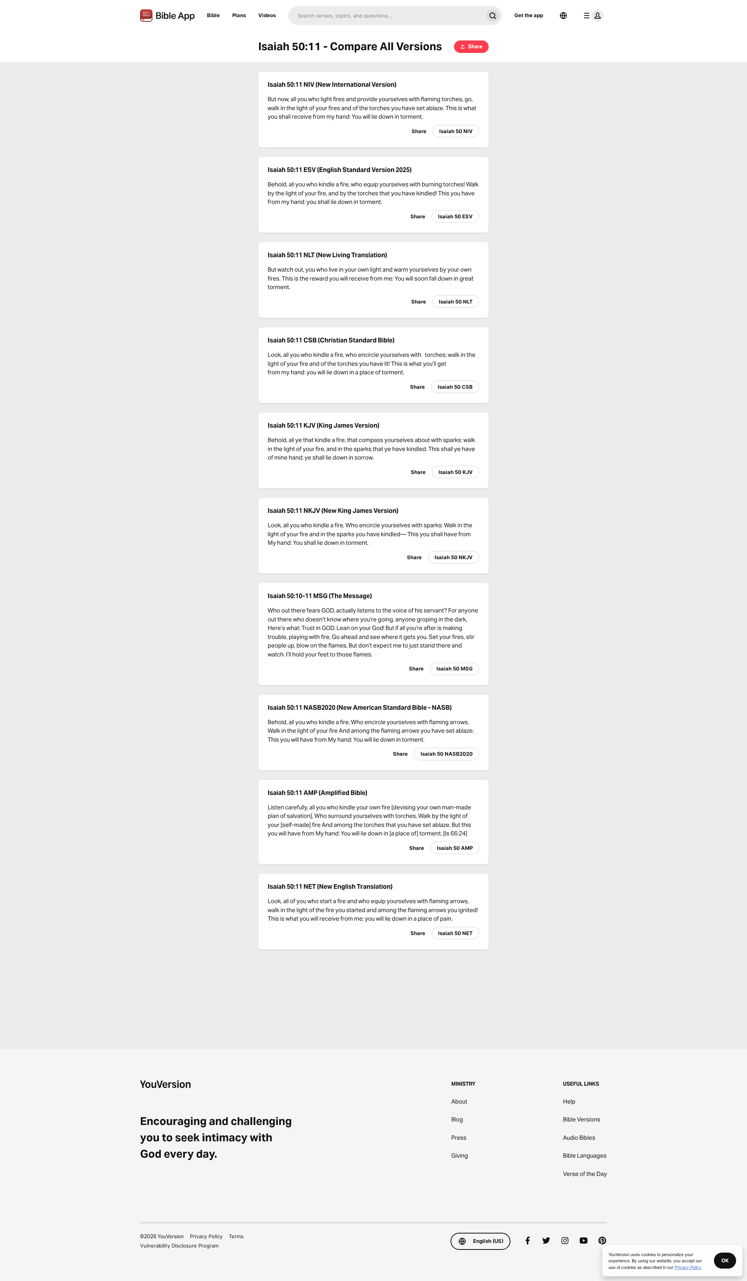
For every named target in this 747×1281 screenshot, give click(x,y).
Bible (213, 15)
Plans (239, 15)
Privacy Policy (206, 1236)
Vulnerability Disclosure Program (179, 1245)
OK (725, 1260)
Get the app (528, 15)
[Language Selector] (563, 15)
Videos (267, 15)
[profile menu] (592, 15)
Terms (236, 1236)
